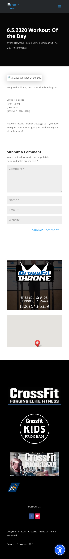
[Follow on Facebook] (31, 516)
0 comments (20, 47)
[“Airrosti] (34, 493)
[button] (60, 550)
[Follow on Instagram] (37, 516)
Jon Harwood (17, 42)
